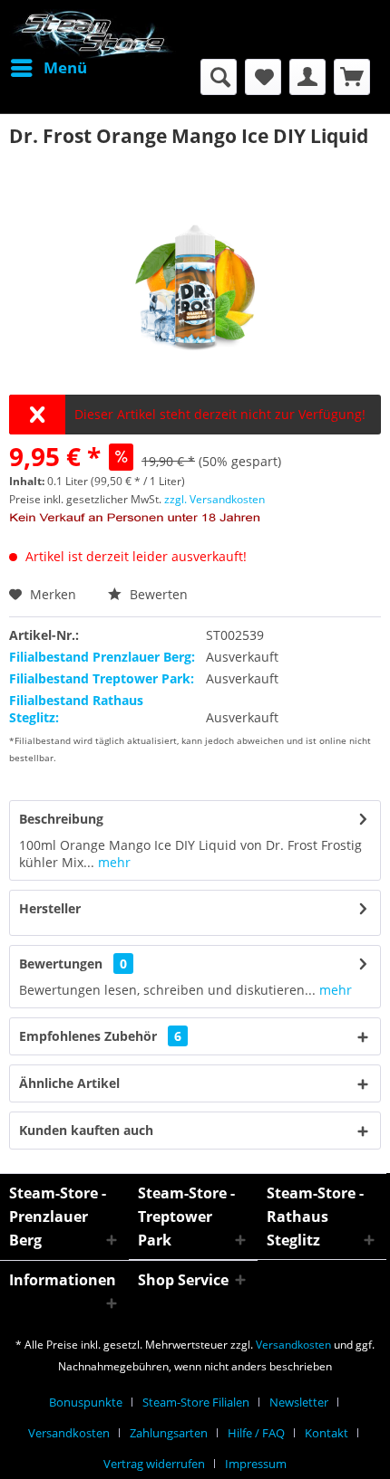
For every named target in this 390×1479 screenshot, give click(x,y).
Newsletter (298, 1402)
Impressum (256, 1463)
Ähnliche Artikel (69, 1083)
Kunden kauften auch (86, 1130)
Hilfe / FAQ (256, 1433)
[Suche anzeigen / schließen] (218, 77)
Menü (65, 67)
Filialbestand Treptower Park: (101, 678)
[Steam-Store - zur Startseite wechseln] (92, 34)
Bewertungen (60, 963)
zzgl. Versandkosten (214, 499)
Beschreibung (61, 818)
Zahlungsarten (169, 1433)
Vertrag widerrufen (154, 1463)
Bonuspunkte (85, 1402)
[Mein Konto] (307, 77)
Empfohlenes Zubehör (100, 1036)
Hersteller (50, 908)
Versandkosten (293, 1344)
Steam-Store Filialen (195, 1402)
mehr (112, 862)
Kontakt (326, 1433)
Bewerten (157, 594)
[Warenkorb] (352, 77)
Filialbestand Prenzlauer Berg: (102, 656)
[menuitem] (48, 68)
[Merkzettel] (263, 77)
